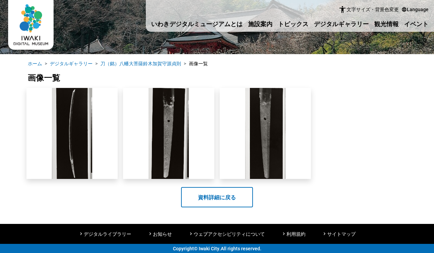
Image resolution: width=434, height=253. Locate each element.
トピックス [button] (293, 24)
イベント (416, 24)
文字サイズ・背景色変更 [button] (368, 9)
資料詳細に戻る (217, 197)
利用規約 (296, 234)
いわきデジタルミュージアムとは (197, 24)
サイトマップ (341, 234)
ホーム (35, 63)
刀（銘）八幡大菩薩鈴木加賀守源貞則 (140, 63)
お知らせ (162, 234)
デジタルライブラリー (107, 234)
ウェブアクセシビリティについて (229, 234)
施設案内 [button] (260, 24)
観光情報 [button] (386, 24)
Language (415, 9)
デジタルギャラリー (341, 24)
